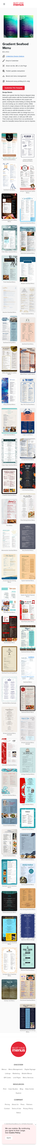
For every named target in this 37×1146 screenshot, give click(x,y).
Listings (7, 1073)
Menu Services (28, 1077)
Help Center (29, 1089)
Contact (7, 1108)
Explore (18, 1093)
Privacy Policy (28, 1108)
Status (18, 1112)
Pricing (7, 1104)
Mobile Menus (27, 1073)
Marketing (16, 1073)
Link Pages (17, 1077)
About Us (15, 1104)
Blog (21, 1089)
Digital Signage (30, 1069)
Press (22, 1104)
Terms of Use (16, 1108)
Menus (4, 1069)
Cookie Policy (14, 1133)
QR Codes (7, 1077)
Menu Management (16, 1069)
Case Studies (13, 1089)
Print (4, 1089)
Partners (29, 1104)
